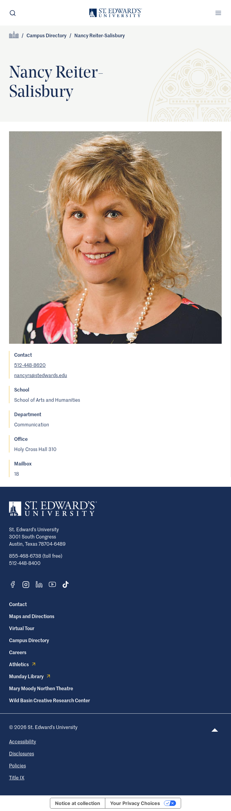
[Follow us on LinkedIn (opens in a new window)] (39, 584)
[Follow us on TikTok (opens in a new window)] (65, 584)
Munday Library (26, 676)
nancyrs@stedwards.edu (40, 375)
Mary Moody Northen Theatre (41, 688)
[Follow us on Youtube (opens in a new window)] (52, 584)
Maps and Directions (31, 616)
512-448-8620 (30, 364)
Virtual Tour (21, 628)
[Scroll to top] (214, 730)
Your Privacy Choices (135, 803)
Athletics (19, 664)
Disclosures (21, 753)
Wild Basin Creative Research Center (49, 700)
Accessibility (22, 741)
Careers (17, 652)
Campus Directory (46, 35)
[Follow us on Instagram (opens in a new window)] (25, 584)
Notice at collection (77, 803)
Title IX (16, 777)
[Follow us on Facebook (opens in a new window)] (12, 584)
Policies (17, 765)
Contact (18, 604)
